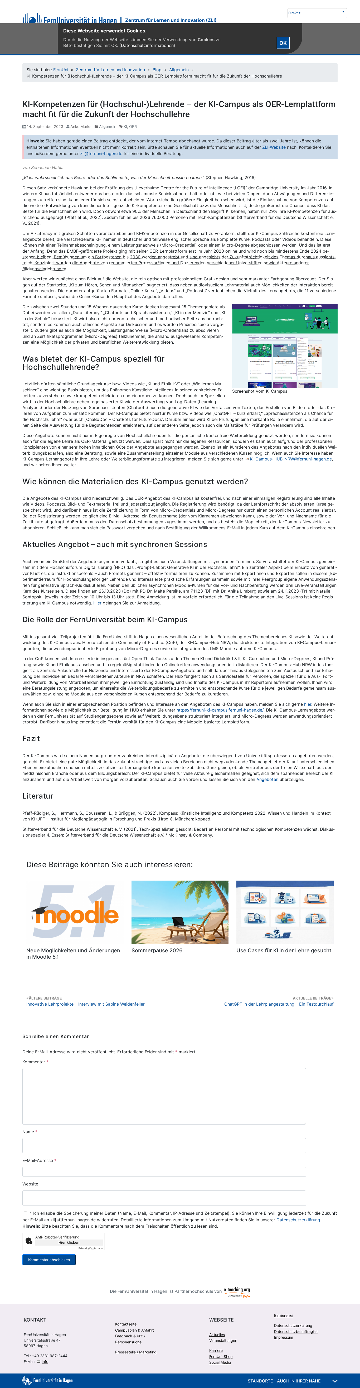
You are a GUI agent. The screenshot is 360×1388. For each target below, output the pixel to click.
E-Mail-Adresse (39, 1160)
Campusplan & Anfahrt (134, 1330)
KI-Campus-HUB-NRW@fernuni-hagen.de (291, 459)
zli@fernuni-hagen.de (101, 153)
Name (29, 1131)
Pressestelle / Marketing (136, 1352)
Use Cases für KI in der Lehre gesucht (283, 950)
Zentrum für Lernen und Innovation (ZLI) (171, 20)
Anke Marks (80, 126)
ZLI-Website (274, 147)
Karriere (216, 1350)
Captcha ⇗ (91, 1248)
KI (125, 126)
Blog (157, 69)
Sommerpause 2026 (157, 950)
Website (30, 1184)
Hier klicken (69, 1242)
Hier (97, 603)
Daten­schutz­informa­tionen (147, 45)
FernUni (60, 69)
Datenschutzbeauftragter (296, 1331)
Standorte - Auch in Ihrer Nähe (285, 1381)
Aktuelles (217, 1334)
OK (283, 43)
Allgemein (179, 69)
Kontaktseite (126, 1324)
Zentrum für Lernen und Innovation (110, 69)
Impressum (283, 1337)
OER (133, 126)
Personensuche (128, 1342)
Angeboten (267, 779)
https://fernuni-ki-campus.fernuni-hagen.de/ (220, 710)
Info (45, 1361)
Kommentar (35, 1061)
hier (307, 704)
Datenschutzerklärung (298, 1219)
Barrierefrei (283, 1315)
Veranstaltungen (223, 1340)
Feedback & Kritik (130, 1336)
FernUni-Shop (221, 1356)
